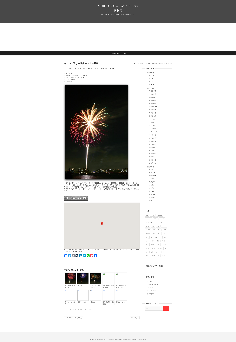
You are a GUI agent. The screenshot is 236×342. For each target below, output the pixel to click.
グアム (151, 119)
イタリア (151, 132)
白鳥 (147, 241)
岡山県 (151, 125)
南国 (147, 226)
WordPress (142, 339)
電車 (147, 255)
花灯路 (164, 244)
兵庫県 (151, 97)
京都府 (151, 163)
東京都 (80, 309)
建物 (150, 185)
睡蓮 (163, 241)
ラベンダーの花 (151, 291)
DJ (147, 215)
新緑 (165, 230)
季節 (148, 73)
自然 (150, 172)
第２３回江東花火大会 (73, 318)
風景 (76, 309)
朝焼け (148, 233)
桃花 (159, 233)
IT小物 (152, 215)
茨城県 (151, 153)
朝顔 (154, 233)
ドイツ (151, 128)
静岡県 (151, 147)
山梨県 (151, 135)
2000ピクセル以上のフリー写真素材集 (118, 8)
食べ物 (151, 197)
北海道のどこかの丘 (152, 284)
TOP (108, 53)
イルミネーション (150, 222)
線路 (158, 244)
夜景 (71, 81)
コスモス (160, 222)
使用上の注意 (115, 53)
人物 (150, 188)
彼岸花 (148, 230)
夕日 (153, 226)
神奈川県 (151, 106)
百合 (153, 241)
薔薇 (152, 252)
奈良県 (151, 103)
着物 (158, 241)
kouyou (160, 215)
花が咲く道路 (150, 294)
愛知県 (151, 150)
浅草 (156, 237)
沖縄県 (151, 116)
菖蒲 (147, 248)
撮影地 (149, 88)
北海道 (151, 122)
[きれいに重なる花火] (76, 196)
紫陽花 (152, 244)
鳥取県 (151, 113)
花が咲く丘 (150, 287)
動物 (150, 201)
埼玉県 (151, 91)
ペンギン (149, 281)
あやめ (155, 218)
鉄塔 (157, 252)
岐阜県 (151, 144)
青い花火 (134, 318)
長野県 (151, 141)
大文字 (164, 226)
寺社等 (151, 179)
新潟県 (151, 110)
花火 (68, 81)
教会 (159, 230)
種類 (148, 167)
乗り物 (151, 175)
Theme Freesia (127, 339)
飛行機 (153, 255)
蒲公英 (160, 248)
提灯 (154, 230)
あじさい (148, 218)
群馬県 (151, 160)
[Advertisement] (118, 37)
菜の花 (153, 248)
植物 (150, 194)
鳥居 (163, 255)
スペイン (151, 138)
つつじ (162, 218)
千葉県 (151, 94)
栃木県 (151, 157)
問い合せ (124, 53)
